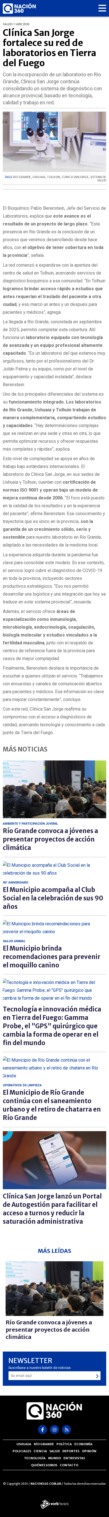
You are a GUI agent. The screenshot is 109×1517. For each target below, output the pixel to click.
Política (64, 1444)
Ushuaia (23, 1444)
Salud (54, 1451)
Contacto (69, 1465)
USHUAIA (38, 177)
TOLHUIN (53, 177)
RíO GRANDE (22, 177)
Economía (83, 1444)
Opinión (89, 1451)
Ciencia (40, 1451)
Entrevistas (74, 1458)
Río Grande (44, 1444)
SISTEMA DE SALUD (98, 178)
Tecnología (35, 1458)
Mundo (54, 1458)
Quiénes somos (44, 1465)
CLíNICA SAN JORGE (75, 177)
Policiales (22, 1451)
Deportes (70, 1451)
